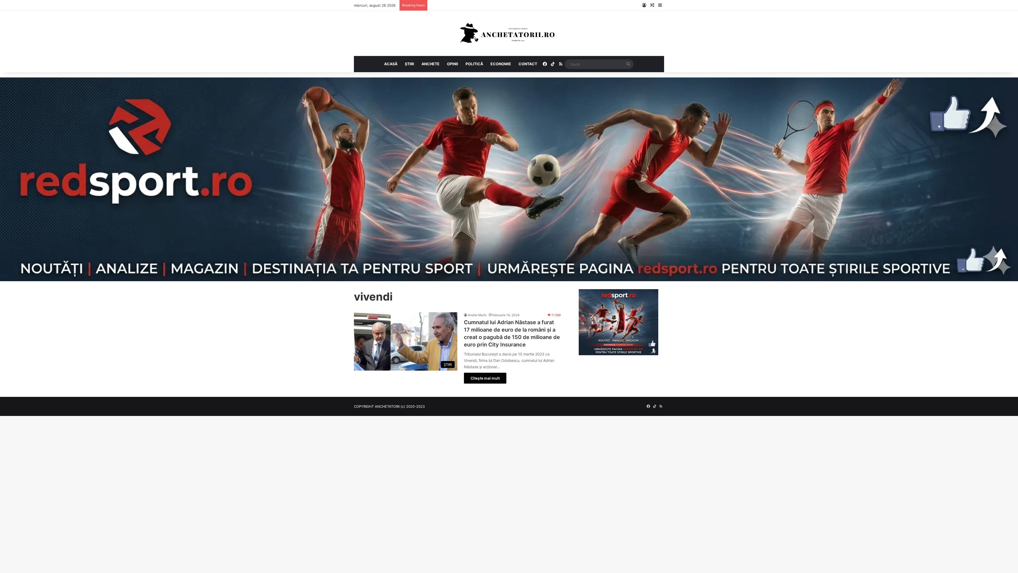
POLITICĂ (474, 64)
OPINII (452, 64)
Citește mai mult (485, 378)
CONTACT (528, 64)
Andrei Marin (477, 315)
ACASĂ (390, 64)
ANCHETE (431, 64)
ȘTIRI (409, 64)
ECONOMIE (500, 64)
